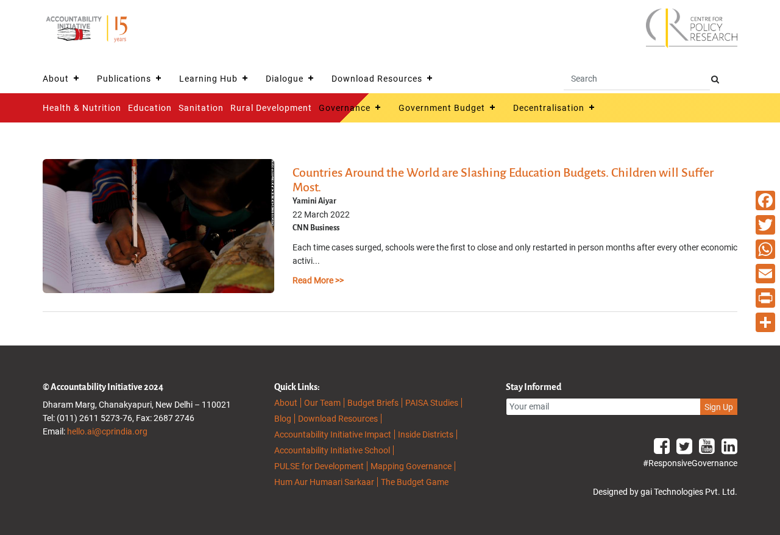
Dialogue (284, 78)
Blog (282, 418)
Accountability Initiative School (332, 450)
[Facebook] (765, 200)
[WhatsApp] (765, 249)
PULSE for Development (319, 466)
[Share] (765, 322)
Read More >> (318, 280)
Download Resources (377, 78)
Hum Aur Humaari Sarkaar (324, 482)
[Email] (765, 273)
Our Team (322, 403)
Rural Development (271, 108)
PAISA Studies (431, 403)
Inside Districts (425, 434)
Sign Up (718, 407)
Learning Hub (208, 78)
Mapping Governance (411, 466)
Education (150, 108)
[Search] (715, 79)
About (56, 78)
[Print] (765, 298)
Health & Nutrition (82, 108)
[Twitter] (765, 225)
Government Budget (442, 108)
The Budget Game (414, 482)
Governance (344, 108)
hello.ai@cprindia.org (107, 431)
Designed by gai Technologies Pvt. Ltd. (665, 492)
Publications (124, 78)
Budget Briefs (373, 403)
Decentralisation (548, 108)
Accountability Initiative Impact (332, 434)
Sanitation (201, 108)
